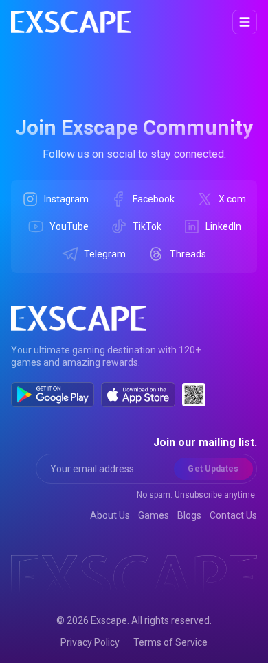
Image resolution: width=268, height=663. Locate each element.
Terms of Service (170, 642)
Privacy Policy (90, 642)
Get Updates (213, 469)
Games (153, 515)
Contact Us (233, 515)
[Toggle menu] (244, 22)
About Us (110, 515)
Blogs (189, 515)
